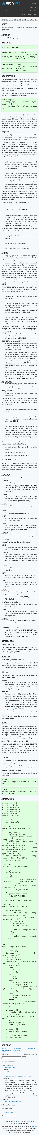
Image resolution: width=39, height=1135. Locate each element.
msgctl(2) (5, 155)
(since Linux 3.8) (12, 341)
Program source (8, 798)
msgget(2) (17, 1048)
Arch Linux (12, 3)
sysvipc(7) (16, 1050)
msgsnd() (5, 132)
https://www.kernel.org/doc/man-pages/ (18, 1076)
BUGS (4, 723)
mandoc (27, 1121)
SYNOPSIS (6, 42)
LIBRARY (6, 34)
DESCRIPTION (8, 76)
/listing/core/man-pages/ (13, 1101)
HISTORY (6, 656)
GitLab (23, 11)
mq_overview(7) (7, 1050)
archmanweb (16, 1121)
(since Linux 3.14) (11, 595)
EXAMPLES (7, 757)
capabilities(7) (32, 1048)
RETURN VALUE (9, 460)
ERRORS (6, 474)
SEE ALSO (6, 1045)
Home (34, 3)
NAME (4, 24)
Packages (32, 7)
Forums (9, 11)
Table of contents (9, 1105)
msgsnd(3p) (9, 1112)
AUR (23, 14)
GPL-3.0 (34, 1126)
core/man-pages (10, 1067)
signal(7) (34, 217)
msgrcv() (5, 252)
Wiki (16, 11)
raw (15, 1116)
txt (13, 1116)
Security (33, 11)
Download (32, 14)
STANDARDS (8, 641)
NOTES (5, 672)
